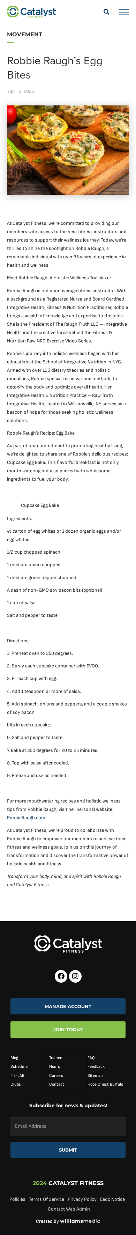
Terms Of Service (46, 1199)
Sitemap (95, 1075)
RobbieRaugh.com (26, 818)
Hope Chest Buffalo (105, 1084)
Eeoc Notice (112, 1199)
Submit (68, 1150)
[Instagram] (75, 976)
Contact (56, 1084)
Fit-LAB (17, 1075)
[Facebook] (61, 976)
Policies (17, 1199)
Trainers (56, 1057)
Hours (54, 1066)
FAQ (91, 1057)
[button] (106, 12)
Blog (14, 1057)
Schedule (19, 1066)
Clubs (15, 1084)
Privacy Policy (82, 1199)
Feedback (96, 1066)
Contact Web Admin (69, 1209)
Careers (56, 1075)
